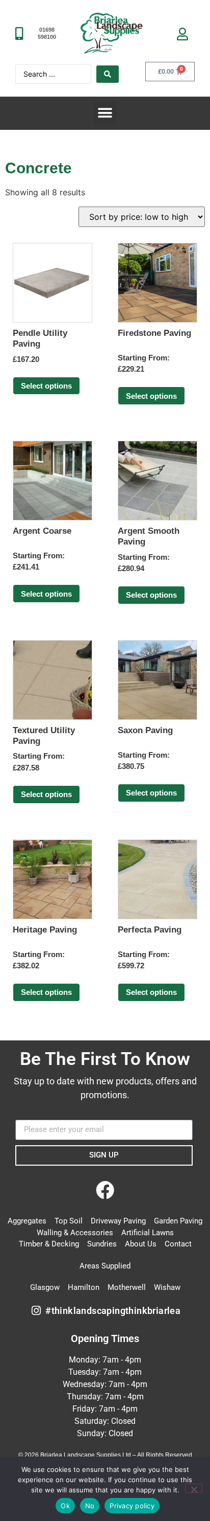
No (90, 1506)
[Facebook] (105, 1191)
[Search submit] (107, 74)
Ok (65, 1506)
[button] (105, 113)
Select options (46, 385)
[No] (193, 1488)
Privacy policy (132, 1506)
